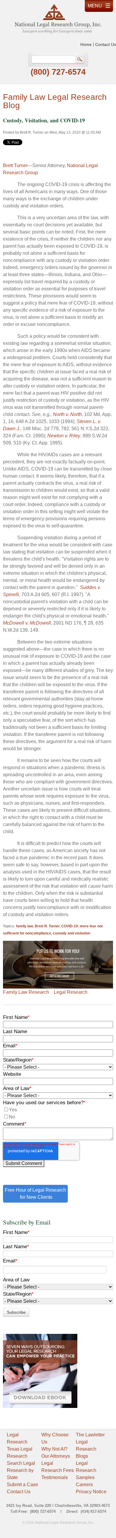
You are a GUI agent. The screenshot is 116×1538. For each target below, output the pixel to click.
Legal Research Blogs (86, 1449)
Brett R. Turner (31, 132)
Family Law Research (26, 992)
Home (86, 44)
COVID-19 (69, 926)
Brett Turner (15, 165)
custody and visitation (71, 933)
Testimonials (54, 1477)
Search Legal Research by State (21, 1470)
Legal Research (70, 992)
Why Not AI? (54, 1448)
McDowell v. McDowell (27, 622)
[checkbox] (58, 1113)
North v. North (67, 414)
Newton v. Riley (63, 435)
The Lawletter (90, 1434)
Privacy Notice (91, 1491)
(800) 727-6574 (58, 72)
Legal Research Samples (86, 1470)
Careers (84, 1484)
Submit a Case (22, 1484)
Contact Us (105, 44)
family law (24, 926)
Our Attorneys (55, 1456)
